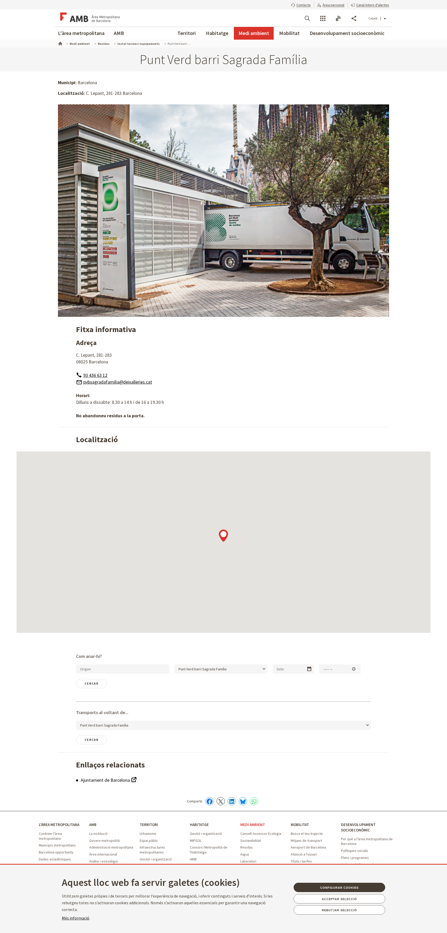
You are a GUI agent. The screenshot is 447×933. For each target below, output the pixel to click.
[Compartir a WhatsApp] (254, 801)
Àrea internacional (103, 854)
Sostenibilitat (250, 840)
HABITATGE (199, 824)
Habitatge (217, 33)
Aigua (244, 854)
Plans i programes (355, 857)
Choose (309, 669)
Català (372, 18)
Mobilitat (289, 33)
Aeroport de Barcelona (308, 847)
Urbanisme (148, 833)
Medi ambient (254, 33)
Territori (186, 33)
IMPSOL (196, 840)
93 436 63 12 (95, 375)
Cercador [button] (307, 18)
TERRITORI (149, 824)
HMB (193, 859)
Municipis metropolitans (57, 845)
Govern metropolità (104, 840)
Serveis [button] (323, 18)
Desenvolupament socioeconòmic (347, 33)
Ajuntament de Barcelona (106, 780)
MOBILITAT (300, 824)
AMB (119, 33)
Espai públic (149, 840)
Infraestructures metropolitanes (152, 850)
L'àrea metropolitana (81, 33)
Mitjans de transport (306, 840)
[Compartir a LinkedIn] (232, 801)
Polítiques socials (354, 850)
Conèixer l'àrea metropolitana (50, 836)
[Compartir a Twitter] (221, 801)
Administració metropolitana (111, 847)
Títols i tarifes (301, 861)
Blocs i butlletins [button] (338, 18)
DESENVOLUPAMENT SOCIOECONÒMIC (358, 827)
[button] (301, 4)
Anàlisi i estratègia (103, 861)
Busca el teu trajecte (307, 833)
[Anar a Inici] (60, 43)
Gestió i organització (156, 859)
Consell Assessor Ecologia (260, 833)
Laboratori (248, 861)
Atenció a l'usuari (304, 854)
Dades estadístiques (55, 859)
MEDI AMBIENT (252, 824)
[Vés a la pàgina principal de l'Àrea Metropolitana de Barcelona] (89, 18)
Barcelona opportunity (56, 852)
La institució (98, 833)
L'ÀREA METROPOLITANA (59, 824)
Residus (246, 847)
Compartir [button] (354, 18)
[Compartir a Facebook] (209, 801)
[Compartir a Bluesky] (243, 801)
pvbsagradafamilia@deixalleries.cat (117, 382)
